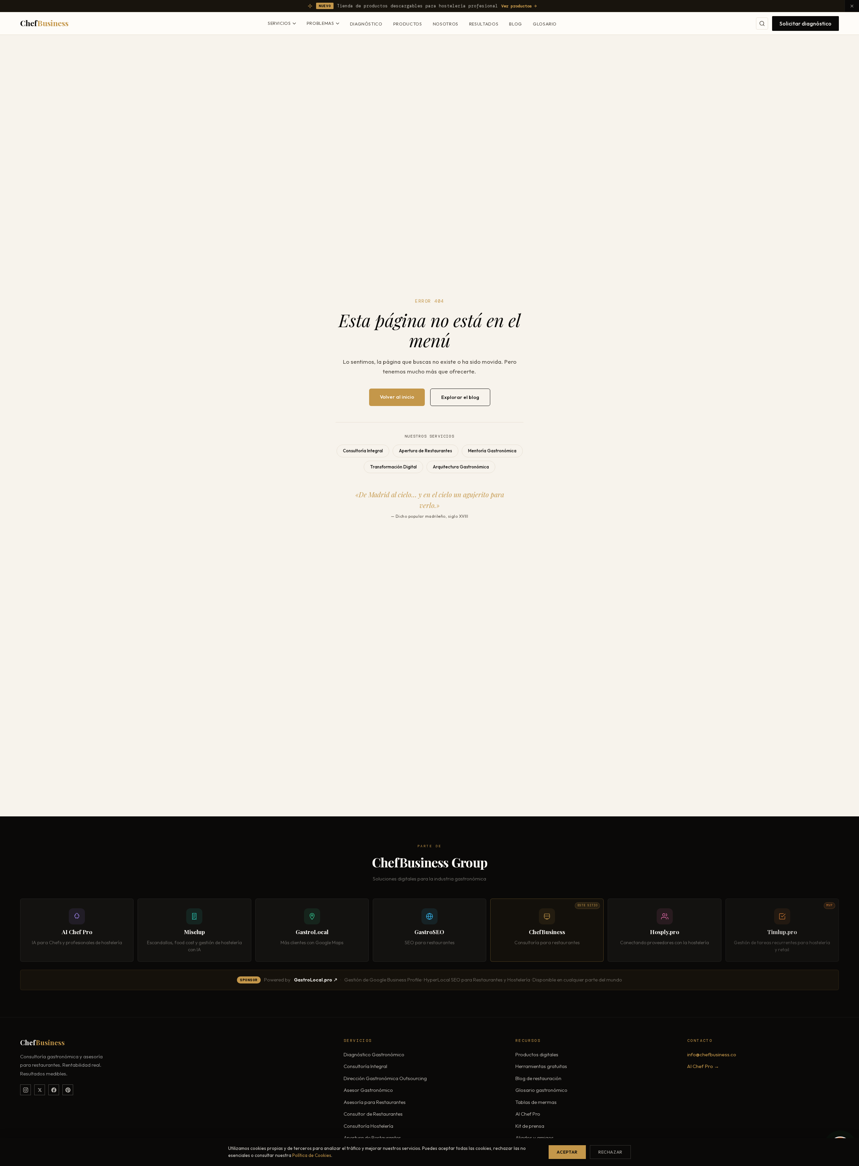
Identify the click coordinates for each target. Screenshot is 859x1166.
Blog (515, 24)
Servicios (279, 23)
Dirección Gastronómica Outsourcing (385, 1078)
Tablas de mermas (536, 1102)
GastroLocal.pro (313, 980)
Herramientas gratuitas (541, 1066)
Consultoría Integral (363, 450)
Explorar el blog (460, 397)
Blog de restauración (538, 1078)
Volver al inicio (397, 397)
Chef (44, 23)
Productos (407, 24)
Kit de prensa (529, 1126)
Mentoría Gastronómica (492, 450)
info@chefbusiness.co (711, 1054)
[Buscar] (762, 23)
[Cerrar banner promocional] (852, 6)
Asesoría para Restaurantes (375, 1102)
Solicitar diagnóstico (805, 23)
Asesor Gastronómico (368, 1090)
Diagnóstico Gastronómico (374, 1054)
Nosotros (445, 24)
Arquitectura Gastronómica (461, 466)
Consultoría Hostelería (368, 1126)
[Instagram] (25, 1089)
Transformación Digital (393, 466)
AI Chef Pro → (703, 1066)
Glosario (545, 24)
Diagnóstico (366, 24)
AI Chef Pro (527, 1114)
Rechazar (610, 1152)
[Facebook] (53, 1089)
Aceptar (567, 1152)
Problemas (320, 23)
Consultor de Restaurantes (373, 1114)
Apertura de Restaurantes (425, 450)
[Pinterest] (67, 1089)
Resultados (484, 24)
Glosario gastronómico (541, 1090)
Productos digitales (536, 1054)
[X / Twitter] (39, 1089)
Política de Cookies (311, 1155)
